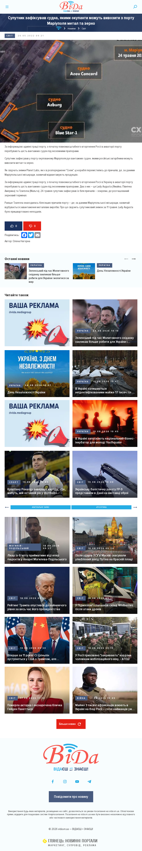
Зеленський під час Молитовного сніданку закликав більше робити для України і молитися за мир (49, 276)
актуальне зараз (41, 507)
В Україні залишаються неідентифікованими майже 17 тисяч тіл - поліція (104, 390)
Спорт (14, 482)
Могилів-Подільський (19, 547)
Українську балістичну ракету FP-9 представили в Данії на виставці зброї (101, 491)
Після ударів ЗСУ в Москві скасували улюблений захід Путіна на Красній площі (104, 557)
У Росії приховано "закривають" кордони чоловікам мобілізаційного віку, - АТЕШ (103, 657)
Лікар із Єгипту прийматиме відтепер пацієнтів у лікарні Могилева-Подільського (37, 557)
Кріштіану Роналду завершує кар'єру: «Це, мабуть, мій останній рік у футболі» (36, 491)
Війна (81, 698)
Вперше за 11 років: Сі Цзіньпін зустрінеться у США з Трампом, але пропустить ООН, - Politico (31, 657)
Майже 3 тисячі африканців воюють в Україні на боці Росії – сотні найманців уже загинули (104, 707)
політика (101, 507)
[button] (133, 259)
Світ (9, 35)
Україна (36, 265)
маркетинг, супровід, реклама (72, 845)
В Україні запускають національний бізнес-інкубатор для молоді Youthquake (104, 440)
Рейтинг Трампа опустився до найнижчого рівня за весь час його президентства (36, 607)
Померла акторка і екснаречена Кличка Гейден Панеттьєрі (34, 707)
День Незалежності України (114, 271)
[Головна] (59, 28)
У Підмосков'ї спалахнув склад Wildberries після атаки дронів (104, 607)
